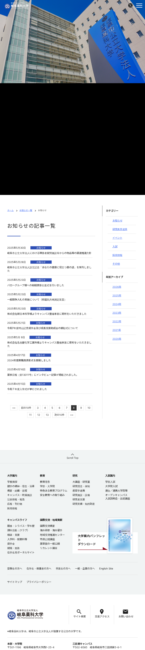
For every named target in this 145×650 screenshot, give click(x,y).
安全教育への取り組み (52, 494)
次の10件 (59, 414)
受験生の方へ (14, 568)
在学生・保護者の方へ (39, 568)
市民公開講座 (47, 539)
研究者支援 (78, 499)
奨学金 (11, 543)
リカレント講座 (48, 548)
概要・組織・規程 (17, 490)
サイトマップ (14, 581)
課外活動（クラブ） (18, 530)
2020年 (116, 338)
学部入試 (110, 481)
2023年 (116, 312)
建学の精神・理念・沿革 (20, 486)
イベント (117, 237)
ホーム (10, 210)
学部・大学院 (47, 486)
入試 (114, 246)
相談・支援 (13, 534)
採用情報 (117, 255)
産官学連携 (78, 490)
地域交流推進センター (52, 534)
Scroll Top (73, 457)
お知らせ (117, 220)
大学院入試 (111, 486)
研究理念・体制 (81, 486)
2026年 (116, 286)
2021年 (116, 330)
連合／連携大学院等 (116, 490)
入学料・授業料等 (17, 539)
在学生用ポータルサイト (20, 552)
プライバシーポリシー (39, 581)
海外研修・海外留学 (51, 530)
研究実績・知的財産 (83, 503)
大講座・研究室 (81, 481)
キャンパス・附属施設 (19, 494)
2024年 (116, 304)
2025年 (116, 295)
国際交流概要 (47, 525)
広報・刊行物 (14, 503)
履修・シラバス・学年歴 (20, 525)
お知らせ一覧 (25, 210)
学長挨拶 (12, 481)
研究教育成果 (119, 229)
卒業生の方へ (63, 568)
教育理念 (45, 481)
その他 (116, 263)
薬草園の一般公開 (50, 543)
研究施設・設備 (81, 494)
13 (47, 414)
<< (13, 407)
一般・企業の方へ (85, 568)
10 (89, 407)
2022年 (116, 321)
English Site (106, 568)
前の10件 (26, 407)
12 (38, 414)
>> (71, 414)
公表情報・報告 (16, 499)
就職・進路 (13, 548)
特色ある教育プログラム (53, 490)
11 (30, 414)
